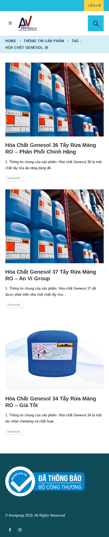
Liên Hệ (94, 5)
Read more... (14, 178)
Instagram (20, 530)
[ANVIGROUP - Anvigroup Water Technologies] (27, 23)
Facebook (10, 530)
